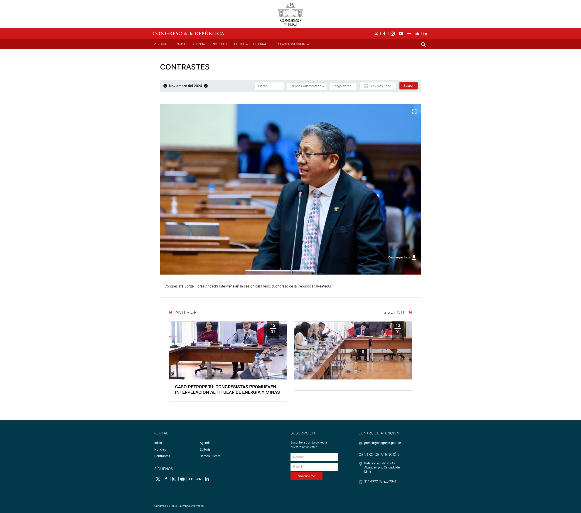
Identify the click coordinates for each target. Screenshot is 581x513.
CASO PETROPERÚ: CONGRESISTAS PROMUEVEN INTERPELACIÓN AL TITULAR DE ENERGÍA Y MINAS (227, 389)
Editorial (259, 44)
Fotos (239, 44)
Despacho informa (289, 44)
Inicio (158, 443)
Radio (180, 44)
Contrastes (162, 456)
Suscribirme (306, 476)
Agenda (198, 44)
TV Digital (160, 44)
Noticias (219, 44)
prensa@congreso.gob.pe (382, 443)
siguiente (395, 312)
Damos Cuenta (210, 456)
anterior (185, 312)
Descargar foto (399, 257)
